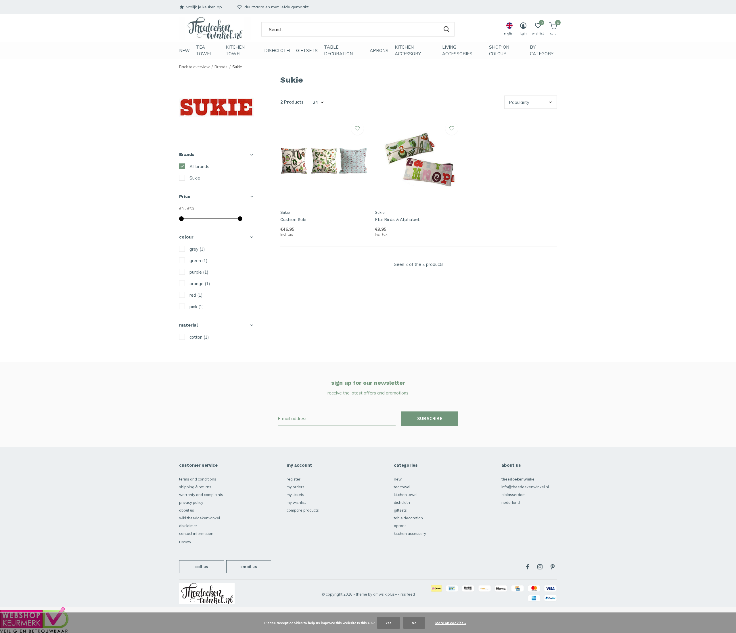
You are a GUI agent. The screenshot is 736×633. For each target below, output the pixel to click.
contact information (196, 533)
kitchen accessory (408, 50)
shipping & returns (195, 487)
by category (541, 50)
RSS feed (407, 594)
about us (186, 510)
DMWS (378, 594)
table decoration (338, 50)
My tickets (295, 494)
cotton (199, 337)
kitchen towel (235, 50)
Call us (201, 566)
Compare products (303, 510)
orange (199, 283)
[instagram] (540, 566)
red (196, 295)
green (198, 260)
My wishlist (296, 502)
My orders (295, 487)
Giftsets (307, 50)
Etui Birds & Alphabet (397, 219)
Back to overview (194, 66)
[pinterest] (553, 566)
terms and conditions (197, 479)
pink (196, 306)
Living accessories (457, 50)
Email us (248, 566)
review (185, 541)
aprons (379, 50)
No (414, 623)
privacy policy (191, 502)
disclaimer (188, 525)
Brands (220, 66)
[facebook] (527, 566)
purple (198, 272)
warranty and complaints (201, 494)
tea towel (204, 50)
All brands (199, 166)
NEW (184, 50)
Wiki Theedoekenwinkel (199, 518)
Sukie (194, 178)
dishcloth (277, 50)
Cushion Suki (293, 219)
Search (446, 29)
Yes (389, 623)
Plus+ (392, 594)
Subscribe (429, 418)
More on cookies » (450, 623)
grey (197, 249)
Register (293, 479)
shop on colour (499, 50)
